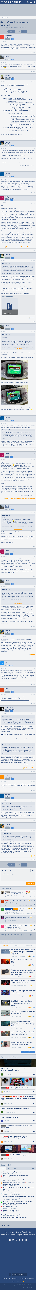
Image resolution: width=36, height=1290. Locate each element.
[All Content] (3, 1168)
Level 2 (12, 39)
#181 (34, 42)
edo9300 (7, 920)
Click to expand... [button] (18, 348)
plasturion (5, 1180)
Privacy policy (30, 1278)
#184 (34, 148)
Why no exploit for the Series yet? (12, 1214)
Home (6, 1232)
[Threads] (9, 1168)
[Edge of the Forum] (21, 1168)
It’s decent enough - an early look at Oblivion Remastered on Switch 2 (21, 1043)
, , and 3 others (21, 498)
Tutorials (24, 1232)
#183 (34, 82)
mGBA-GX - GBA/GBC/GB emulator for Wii (15, 909)
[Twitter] (16, 1287)
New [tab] (6, 945)
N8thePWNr (8, 912)
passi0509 (5, 1204)
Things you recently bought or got (12, 1172)
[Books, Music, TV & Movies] (2, 1179)
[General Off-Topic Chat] (2, 1172)
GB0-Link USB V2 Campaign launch (20, 1155)
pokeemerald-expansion (10, 110)
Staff (30, 1232)
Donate (15, 1274)
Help (13, 1281)
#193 (34, 586)
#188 (34, 331)
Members (4, 1234)
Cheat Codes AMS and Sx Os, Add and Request (15, 1175)
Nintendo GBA (14, 895)
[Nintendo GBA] (2, 1211)
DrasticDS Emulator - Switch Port (12, 1207)
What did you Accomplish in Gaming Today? (15, 1217)
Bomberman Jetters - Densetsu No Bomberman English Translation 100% (18, 1098)
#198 (34, 781)
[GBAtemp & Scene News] (2, 1184)
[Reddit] (9, 1287)
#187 (34, 260)
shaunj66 (23, 956)
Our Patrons (11, 1234)
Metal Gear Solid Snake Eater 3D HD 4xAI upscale (16, 1193)
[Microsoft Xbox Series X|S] (2, 1214)
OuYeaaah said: (6, 803)
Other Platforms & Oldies (16, 928)
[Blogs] (33, 1168)
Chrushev (7, 904)
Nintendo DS (13, 920)
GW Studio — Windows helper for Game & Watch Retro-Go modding (17, 926)
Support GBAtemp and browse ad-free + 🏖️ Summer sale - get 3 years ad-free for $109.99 (23, 951)
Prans (22, 965)
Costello (20, 1016)
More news (31, 1051)
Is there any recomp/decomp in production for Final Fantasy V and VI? (14, 1137)
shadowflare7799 (7, 1194)
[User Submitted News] (15, 1168)
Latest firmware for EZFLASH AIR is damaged (15, 1108)
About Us (32, 1234)
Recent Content (6, 1165)
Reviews (18, 1232)
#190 (34, 459)
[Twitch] (13, 1287)
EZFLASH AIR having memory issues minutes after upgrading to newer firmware (16, 1069)
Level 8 (11, 200)
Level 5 (12, 176)
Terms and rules (22, 1278)
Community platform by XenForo (18, 1285)
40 (34, 1047)
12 (34, 965)
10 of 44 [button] (18, 31)
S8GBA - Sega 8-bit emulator (9, 1117)
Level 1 (12, 59)
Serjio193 (7, 928)
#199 (34, 801)
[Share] (31, 42)
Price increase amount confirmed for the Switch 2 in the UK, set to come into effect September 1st (23, 972)
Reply (34, 52)
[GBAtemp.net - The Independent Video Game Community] (15, 2)
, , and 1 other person (20, 247)
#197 (34, 714)
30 (34, 996)
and (29, 768)
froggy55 (5, 1208)
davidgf (3, 27)
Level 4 (12, 145)
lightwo (5, 1173)
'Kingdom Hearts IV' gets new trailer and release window (23, 991)
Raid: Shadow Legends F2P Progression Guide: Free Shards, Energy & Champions (22, 1023)
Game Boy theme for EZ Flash (19, 1088)
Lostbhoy (5, 1190)
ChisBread (7, 895)
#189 (34, 423)
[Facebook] (5, 1287)
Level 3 (12, 634)
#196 (34, 694)
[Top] (20, 1281)
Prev (12, 31)
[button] (2, 2)
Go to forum (25, 1051)
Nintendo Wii (14, 912)
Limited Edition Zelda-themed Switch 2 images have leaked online (22, 1032)
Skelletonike (6, 1199)
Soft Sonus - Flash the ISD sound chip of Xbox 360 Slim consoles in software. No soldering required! (17, 1202)
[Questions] (27, 1168)
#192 (34, 556)
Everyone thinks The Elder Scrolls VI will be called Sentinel (23, 1012)
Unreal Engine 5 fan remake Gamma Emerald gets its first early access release (21, 1003)
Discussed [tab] (29, 945)
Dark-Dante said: (6, 716)
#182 (34, 62)
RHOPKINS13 (6, 1215)
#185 (34, 179)
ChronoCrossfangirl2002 (9, 1211)
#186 (34, 203)
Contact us (5, 1278)
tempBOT (21, 1028)
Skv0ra (5, 1219)
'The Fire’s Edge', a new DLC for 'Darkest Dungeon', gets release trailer (23, 981)
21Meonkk (5, 1177)
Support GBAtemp (22, 1234)
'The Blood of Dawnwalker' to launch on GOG (22, 960)
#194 (34, 637)
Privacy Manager (13, 1278)
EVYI (28, 681)
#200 (34, 830)
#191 (34, 512)
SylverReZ (5, 1185)
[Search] (27, 2)
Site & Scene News (7, 942)
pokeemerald (26, 110)
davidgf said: (5, 263)
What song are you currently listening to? (14, 1179)
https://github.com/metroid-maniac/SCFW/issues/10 (15, 700)
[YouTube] (20, 1287)
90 (34, 1037)
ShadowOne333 (22, 1037)
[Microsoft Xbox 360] (2, 1203)
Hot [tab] (17, 945)
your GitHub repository (25, 442)
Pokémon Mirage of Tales (11, 127)
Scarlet (23, 976)
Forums (12, 1232)
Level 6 (12, 79)
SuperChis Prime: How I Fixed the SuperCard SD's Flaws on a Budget (17, 893)
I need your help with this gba (11, 1210)
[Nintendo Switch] (2, 1176)
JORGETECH (26, 765)
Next (23, 31)
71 (34, 1007)
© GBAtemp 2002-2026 (26, 1288)
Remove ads (23, 1274)
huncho (27, 165)
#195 (34, 668)
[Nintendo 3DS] (2, 1193)
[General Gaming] (2, 1218)
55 (34, 956)
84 (34, 977)
